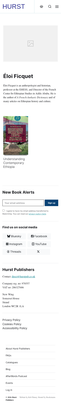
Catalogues (12, 362)
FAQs (8, 355)
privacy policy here (37, 214)
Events (9, 383)
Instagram (15, 244)
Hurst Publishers (11, 398)
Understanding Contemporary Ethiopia (14, 163)
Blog (8, 369)
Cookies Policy (11, 324)
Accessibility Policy (14, 328)
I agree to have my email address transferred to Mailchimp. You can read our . (25, 212)
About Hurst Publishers (18, 348)
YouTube (40, 244)
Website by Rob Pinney (28, 397)
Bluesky (15, 236)
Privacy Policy (11, 320)
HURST (13, 6)
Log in (9, 390)
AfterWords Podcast (16, 376)
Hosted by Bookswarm (46, 397)
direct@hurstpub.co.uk (23, 276)
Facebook (40, 236)
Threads (15, 251)
